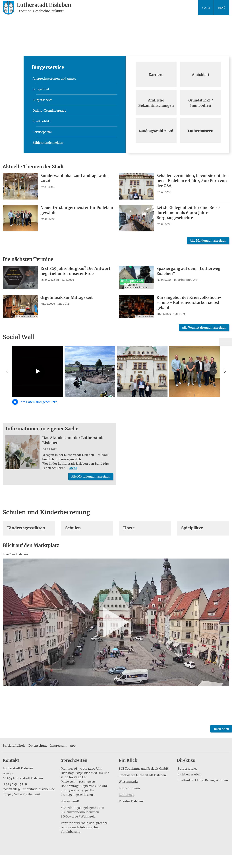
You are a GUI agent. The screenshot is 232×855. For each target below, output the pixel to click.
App (73, 745)
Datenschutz (37, 745)
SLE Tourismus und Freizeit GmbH (143, 768)
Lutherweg (126, 794)
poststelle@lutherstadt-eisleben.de (29, 789)
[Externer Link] (225, 340)
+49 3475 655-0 (15, 784)
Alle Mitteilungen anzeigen (90, 476)
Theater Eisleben (131, 801)
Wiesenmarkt (128, 781)
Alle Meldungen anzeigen (208, 240)
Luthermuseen (129, 788)
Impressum (58, 745)
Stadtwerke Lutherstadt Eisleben (142, 775)
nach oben (221, 729)
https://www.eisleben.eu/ (21, 794)
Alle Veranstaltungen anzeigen (204, 327)
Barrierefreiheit (14, 745)
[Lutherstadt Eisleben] (29, 781)
